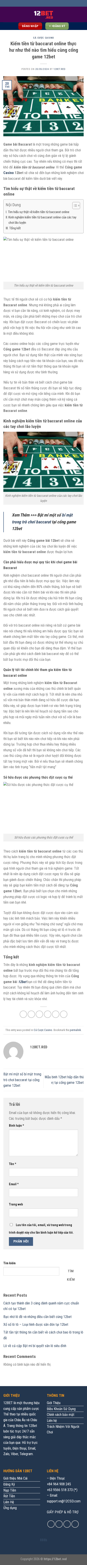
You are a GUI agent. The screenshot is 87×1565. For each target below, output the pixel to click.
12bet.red (59, 69)
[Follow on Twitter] (67, 1524)
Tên (12, 1164)
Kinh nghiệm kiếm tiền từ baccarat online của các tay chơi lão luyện (42, 220)
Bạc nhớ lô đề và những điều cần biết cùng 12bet (37, 1317)
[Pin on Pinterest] (55, 1014)
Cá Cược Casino (43, 37)
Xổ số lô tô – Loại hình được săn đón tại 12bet (36, 1324)
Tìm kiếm (9, 1263)
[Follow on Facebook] (51, 1524)
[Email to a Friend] (47, 1014)
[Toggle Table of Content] (74, 205)
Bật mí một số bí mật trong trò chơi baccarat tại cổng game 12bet (22, 1080)
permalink (75, 1030)
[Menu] (6, 14)
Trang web (16, 1204)
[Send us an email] (75, 1524)
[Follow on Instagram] (59, 1524)
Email (14, 1184)
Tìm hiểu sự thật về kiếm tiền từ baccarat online (38, 212)
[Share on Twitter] (39, 1014)
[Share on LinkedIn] (63, 1014)
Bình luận (16, 1126)
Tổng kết (15, 228)
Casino (8, 173)
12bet (22, 982)
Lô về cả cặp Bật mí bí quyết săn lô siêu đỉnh (34, 1346)
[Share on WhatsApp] (23, 1014)
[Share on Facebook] (31, 1014)
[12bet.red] (43, 14)
